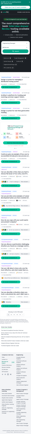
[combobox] (15, 43)
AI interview (5, 369)
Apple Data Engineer (7, 400)
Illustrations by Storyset (19, 432)
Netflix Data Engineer (7, 402)
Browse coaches (6, 367)
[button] (7, 58)
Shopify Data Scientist (7, 398)
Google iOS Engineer (21, 375)
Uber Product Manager (22, 423)
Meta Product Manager (22, 393)
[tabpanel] (15, 338)
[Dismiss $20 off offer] (29, 2)
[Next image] (29, 134)
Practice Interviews (7, 365)
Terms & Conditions (23, 430)
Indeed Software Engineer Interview (10, 343)
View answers (24, 181)
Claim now (15, 7)
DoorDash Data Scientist (8, 395)
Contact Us (4, 359)
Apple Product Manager (22, 399)
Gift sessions (5, 371)
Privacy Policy (10, 432)
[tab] (6, 328)
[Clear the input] (27, 43)
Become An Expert (8, 362)
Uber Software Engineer (22, 385)
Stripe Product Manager (22, 425)
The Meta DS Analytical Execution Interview (12, 330)
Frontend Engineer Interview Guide (10, 345)
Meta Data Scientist (7, 393)
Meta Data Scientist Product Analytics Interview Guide (15, 340)
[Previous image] (2, 134)
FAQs (3, 357)
